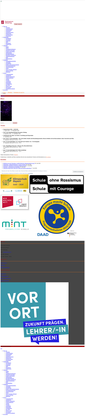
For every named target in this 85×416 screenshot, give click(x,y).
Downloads (8, 87)
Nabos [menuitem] (7, 392)
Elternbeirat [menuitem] (8, 367)
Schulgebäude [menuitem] (9, 354)
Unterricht (5, 45)
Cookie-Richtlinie (30, 173)
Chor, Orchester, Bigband (11, 69)
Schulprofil (8, 31)
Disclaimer (3, 265)
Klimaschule (8, 33)
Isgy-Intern (5, 89)
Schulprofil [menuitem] (8, 355)
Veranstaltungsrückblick (11, 61)
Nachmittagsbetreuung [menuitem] (10, 390)
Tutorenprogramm (9, 67)
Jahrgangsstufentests (5, 280)
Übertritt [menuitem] (7, 404)
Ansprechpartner (9, 28)
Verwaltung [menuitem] (8, 364)
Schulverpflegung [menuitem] (9, 402)
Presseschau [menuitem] (8, 360)
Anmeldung (8, 81)
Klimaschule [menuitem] (8, 358)
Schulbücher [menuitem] (8, 400)
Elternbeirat (8, 43)
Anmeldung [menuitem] (8, 405)
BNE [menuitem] (7, 382)
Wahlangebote (9, 52)
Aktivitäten (8, 62)
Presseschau (8, 36)
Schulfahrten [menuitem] (8, 388)
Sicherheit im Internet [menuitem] (10, 413)
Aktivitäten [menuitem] (8, 386)
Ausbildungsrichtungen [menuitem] (11, 373)
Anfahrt (7, 79)
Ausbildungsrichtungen (11, 49)
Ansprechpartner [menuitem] (9, 353)
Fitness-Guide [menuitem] (9, 410)
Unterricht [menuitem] (5, 370)
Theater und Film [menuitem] (9, 395)
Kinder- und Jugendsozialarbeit (12, 64)
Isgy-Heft (8, 85)
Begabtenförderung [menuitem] (10, 378)
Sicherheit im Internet (10, 88)
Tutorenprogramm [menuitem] (9, 391)
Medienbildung (9, 58)
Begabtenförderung (10, 54)
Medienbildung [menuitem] (9, 383)
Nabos (7, 68)
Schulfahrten (8, 63)
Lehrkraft (2, 95)
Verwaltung (8, 39)
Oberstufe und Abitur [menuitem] (10, 374)
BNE (7, 57)
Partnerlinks (8, 82)
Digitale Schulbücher (10, 76)
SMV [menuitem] (7, 366)
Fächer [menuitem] (7, 371)
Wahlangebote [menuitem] (9, 377)
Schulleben (5, 60)
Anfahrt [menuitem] (7, 403)
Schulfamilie (5, 37)
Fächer (7, 46)
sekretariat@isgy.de (7, 252)
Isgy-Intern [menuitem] (5, 414)
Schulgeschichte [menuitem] (9, 359)
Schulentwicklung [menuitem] (9, 356)
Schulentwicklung (9, 32)
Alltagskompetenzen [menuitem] (10, 380)
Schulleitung (8, 38)
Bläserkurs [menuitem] (8, 396)
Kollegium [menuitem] (8, 365)
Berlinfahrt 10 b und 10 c (19, 92)
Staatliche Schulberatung (6, 278)
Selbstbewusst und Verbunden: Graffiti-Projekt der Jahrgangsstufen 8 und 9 (19, 163)
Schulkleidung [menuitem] (9, 408)
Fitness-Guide (9, 86)
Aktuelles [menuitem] (8, 352)
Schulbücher (8, 75)
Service (4, 73)
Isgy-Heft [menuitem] (8, 409)
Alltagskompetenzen (10, 56)
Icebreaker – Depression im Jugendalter (11, 167)
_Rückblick (9, 92)
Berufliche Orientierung (11, 55)
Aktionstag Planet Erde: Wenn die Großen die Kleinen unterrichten (17, 168)
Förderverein (8, 44)
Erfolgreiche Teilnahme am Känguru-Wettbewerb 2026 (14, 165)
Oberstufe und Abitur (10, 50)
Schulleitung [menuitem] (8, 362)
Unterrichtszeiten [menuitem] (9, 398)
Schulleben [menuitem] (5, 384)
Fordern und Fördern (10, 51)
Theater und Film (9, 70)
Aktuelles (8, 27)
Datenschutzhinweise (5, 267)
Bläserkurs (8, 72)
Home (4, 92)
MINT (7, 48)
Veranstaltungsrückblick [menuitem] (11, 385)
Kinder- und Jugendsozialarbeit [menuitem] (12, 389)
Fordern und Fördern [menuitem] (10, 376)
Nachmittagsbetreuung (10, 66)
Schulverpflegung (9, 77)
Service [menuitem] (4, 397)
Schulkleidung (9, 83)
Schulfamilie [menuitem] (5, 361)
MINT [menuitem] (7, 372)
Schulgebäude (9, 30)
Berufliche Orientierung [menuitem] (11, 379)
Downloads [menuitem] (8, 411)
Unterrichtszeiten (9, 74)
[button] (15, 184)
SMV (7, 42)
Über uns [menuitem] (5, 350)
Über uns (5, 26)
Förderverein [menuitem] (8, 368)
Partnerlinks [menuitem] (8, 407)
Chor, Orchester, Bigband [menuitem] (11, 394)
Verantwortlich (4, 262)
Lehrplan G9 (3, 273)
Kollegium (8, 40)
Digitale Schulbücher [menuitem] (10, 401)
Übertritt (7, 80)
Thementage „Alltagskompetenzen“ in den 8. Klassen (14, 164)
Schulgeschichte (9, 34)
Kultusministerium (4, 276)
